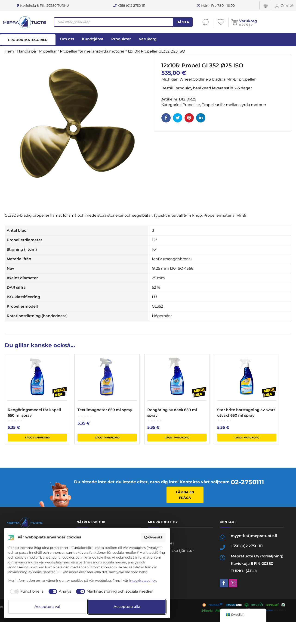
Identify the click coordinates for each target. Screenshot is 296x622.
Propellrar (48, 51)
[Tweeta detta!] (177, 117)
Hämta (182, 22)
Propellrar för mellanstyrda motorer (92, 51)
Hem (9, 51)
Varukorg (248, 21)
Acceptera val (47, 606)
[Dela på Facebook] (166, 117)
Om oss (67, 39)
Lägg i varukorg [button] (37, 437)
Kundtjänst (92, 39)
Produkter (121, 39)
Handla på (26, 51)
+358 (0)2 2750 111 (131, 5)
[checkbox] (26, 591)
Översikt (155, 537)
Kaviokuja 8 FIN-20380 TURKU (44, 5)
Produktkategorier (27, 40)
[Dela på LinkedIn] (200, 117)
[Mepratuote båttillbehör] (24, 22)
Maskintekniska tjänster (171, 550)
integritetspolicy (142, 580)
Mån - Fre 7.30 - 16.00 (217, 5)
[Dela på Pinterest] (189, 117)
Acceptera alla (127, 606)
